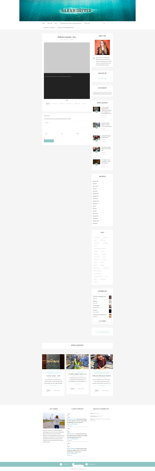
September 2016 (96, 220)
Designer (96, 251)
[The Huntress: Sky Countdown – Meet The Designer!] (96, 161)
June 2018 (95, 188)
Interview (104, 254)
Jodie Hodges (96, 256)
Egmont (102, 251)
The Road (95, 310)
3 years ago (69, 425)
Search (111, 93)
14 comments (56, 377)
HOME (43, 23)
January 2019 (95, 186)
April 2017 (95, 211)
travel (95, 279)
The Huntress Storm (98, 276)
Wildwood (95, 301)
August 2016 (95, 223)
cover (95, 245)
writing (56, 373)
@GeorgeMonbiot (72, 419)
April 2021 (95, 183)
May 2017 (95, 208)
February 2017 (95, 213)
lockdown (96, 259)
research (102, 265)
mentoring (104, 259)
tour (106, 276)
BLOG (56, 23)
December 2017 (95, 193)
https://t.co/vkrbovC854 (72, 453)
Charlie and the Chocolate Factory (100, 314)
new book (102, 262)
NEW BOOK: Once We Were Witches (65, 27)
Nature (95, 262)
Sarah (61, 39)
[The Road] (110, 311)
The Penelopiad (96, 305)
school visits (105, 268)
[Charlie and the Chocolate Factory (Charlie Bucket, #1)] (110, 315)
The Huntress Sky (97, 273)
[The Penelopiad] (110, 306)
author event (97, 237)
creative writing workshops (100, 248)
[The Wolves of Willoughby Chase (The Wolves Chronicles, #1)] (110, 297)
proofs (95, 265)
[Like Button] (47, 104)
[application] (67, 86)
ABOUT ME (49, 23)
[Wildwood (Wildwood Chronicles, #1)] (110, 301)
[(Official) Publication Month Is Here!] (96, 137)
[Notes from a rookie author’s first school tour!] (96, 149)
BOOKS (57, 371)
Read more (53, 385)
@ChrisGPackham (72, 448)
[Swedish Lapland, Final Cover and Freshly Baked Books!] (96, 125)
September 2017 (96, 201)
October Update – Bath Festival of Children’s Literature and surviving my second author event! (106, 110)
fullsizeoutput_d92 (67, 36)
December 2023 (95, 181)
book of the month (99, 373)
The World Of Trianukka (49, 27)
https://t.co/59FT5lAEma (72, 424)
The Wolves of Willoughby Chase (99, 296)
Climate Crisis (102, 240)
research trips (97, 268)
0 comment (72, 39)
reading (50, 373)
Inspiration (96, 254)
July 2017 (94, 206)
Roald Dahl (95, 316)
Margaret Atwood (96, 307)
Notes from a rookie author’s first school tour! (106, 148)
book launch (106, 371)
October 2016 (95, 218)
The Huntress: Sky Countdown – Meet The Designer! (105, 161)
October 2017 (95, 198)
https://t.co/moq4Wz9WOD (72, 438)
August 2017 (95, 203)
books (95, 240)
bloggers (105, 237)
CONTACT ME (87, 23)
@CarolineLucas (72, 433)
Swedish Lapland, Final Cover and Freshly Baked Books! (106, 124)
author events (50, 371)
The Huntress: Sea (97, 270)
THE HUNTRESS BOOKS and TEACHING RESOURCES (70, 23)
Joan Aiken (95, 298)
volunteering (103, 279)
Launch (104, 256)
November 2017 (96, 196)
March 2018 (95, 191)
